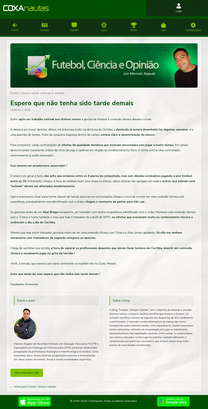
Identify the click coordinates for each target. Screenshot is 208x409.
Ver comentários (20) (27, 373)
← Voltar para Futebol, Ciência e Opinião (33, 386)
